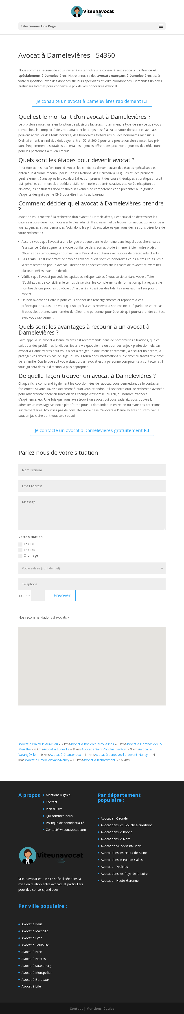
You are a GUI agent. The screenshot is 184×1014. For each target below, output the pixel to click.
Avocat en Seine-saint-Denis (121, 846)
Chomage (31, 555)
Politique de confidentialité (65, 823)
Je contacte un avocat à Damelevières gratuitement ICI (92, 430)
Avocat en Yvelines (114, 866)
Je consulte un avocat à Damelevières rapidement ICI (92, 101)
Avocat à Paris (32, 924)
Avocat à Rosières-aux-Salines (92, 744)
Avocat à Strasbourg (36, 965)
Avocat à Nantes (34, 959)
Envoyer (62, 595)
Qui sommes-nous (59, 816)
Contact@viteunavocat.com (66, 829)
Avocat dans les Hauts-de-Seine (124, 853)
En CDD (29, 550)
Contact (51, 802)
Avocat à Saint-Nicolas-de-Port (104, 749)
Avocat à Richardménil (99, 760)
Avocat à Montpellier (37, 972)
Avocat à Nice (32, 952)
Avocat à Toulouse (35, 945)
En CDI (29, 544)
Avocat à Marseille (35, 931)
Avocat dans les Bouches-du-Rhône (127, 825)
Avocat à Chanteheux (65, 754)
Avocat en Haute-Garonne (120, 880)
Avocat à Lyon (32, 938)
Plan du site (54, 809)
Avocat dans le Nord (115, 839)
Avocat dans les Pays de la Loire (124, 873)
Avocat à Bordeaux (35, 979)
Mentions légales (58, 795)
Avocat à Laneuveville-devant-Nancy (121, 754)
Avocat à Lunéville (56, 749)
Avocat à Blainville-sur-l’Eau (38, 744)
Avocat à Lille (31, 986)
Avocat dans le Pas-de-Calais (122, 859)
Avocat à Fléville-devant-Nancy (46, 760)
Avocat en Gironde (114, 818)
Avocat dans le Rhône (116, 832)
